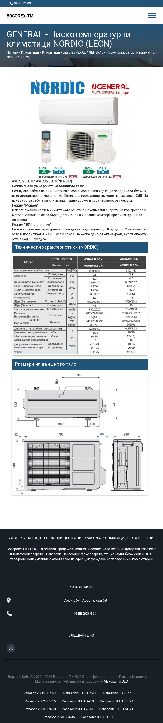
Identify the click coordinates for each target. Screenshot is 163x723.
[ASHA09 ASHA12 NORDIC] (81, 129)
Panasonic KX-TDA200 (80, 693)
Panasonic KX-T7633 (77, 709)
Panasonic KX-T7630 (40, 709)
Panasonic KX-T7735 (40, 701)
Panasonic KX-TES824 (116, 701)
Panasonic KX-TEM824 (116, 709)
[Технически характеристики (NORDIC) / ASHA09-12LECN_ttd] (80, 304)
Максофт (111, 681)
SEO (125, 681)
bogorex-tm (20, 15)
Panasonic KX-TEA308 (97, 717)
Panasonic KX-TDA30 (78, 701)
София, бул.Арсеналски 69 (85, 600)
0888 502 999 (22, 3)
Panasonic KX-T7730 (119, 693)
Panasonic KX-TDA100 (40, 693)
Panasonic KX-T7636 (59, 717)
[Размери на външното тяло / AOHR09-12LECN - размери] (80, 433)
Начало (12, 52)
